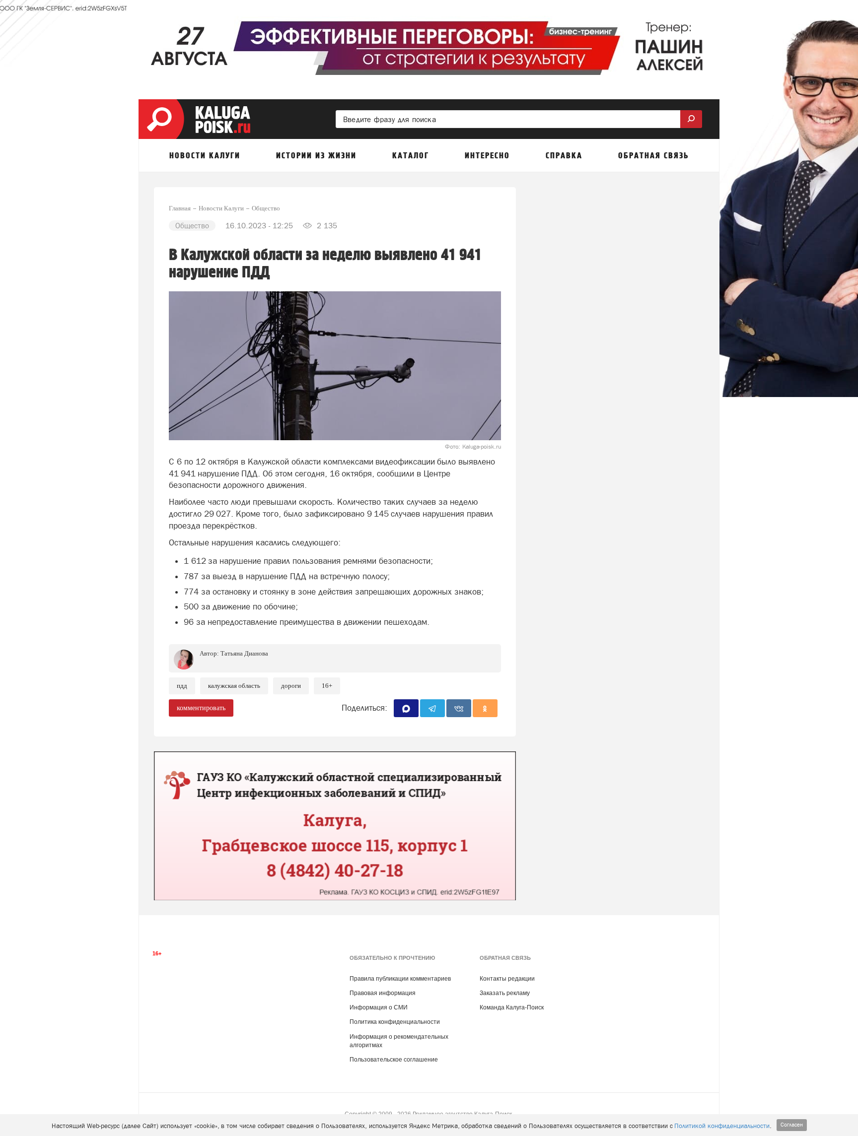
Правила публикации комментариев (400, 978)
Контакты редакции (507, 978)
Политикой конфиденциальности (722, 1126)
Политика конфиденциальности (395, 1021)
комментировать (201, 708)
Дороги (291, 685)
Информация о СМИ (379, 1007)
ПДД (182, 685)
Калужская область (234, 685)
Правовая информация (383, 993)
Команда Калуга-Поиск (512, 1007)
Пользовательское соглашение (394, 1059)
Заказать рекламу (505, 993)
